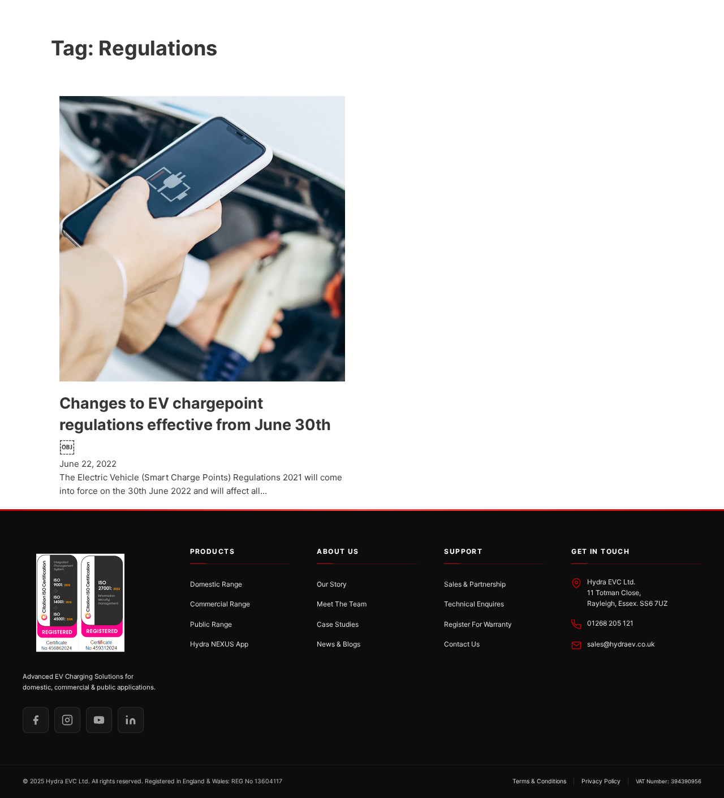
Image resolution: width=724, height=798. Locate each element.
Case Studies (338, 624)
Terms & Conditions (539, 781)
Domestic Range (216, 584)
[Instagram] (67, 720)
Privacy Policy (600, 781)
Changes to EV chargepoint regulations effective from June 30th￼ (195, 425)
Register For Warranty (478, 624)
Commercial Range (220, 604)
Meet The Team (342, 604)
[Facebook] (36, 720)
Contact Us (462, 644)
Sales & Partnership (475, 584)
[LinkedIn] (131, 720)
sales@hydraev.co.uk (621, 644)
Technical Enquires (474, 604)
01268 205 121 (610, 623)
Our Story (332, 584)
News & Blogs (338, 644)
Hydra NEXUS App (219, 644)
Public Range (211, 624)
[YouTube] (99, 720)
